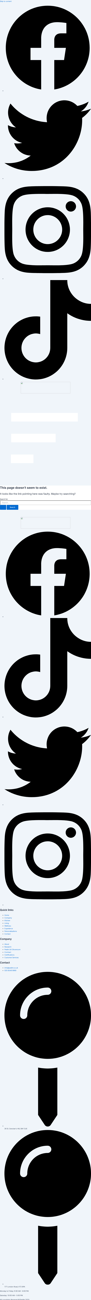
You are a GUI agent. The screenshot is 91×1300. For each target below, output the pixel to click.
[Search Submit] (3, 507)
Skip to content (6, 1)
